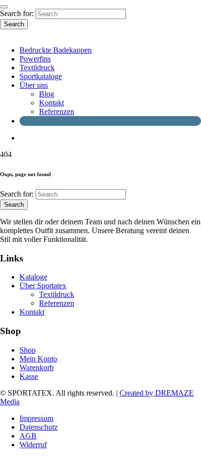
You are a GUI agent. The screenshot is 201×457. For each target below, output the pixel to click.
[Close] (4, 6)
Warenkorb (37, 367)
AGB (28, 436)
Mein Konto (38, 359)
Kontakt (51, 103)
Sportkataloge (41, 76)
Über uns (34, 85)
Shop (28, 350)
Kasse (29, 376)
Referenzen (56, 111)
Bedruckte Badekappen (56, 50)
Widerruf (33, 444)
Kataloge (33, 277)
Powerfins (35, 59)
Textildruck (37, 67)
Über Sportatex (43, 285)
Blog (46, 94)
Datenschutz (39, 427)
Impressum (36, 418)
